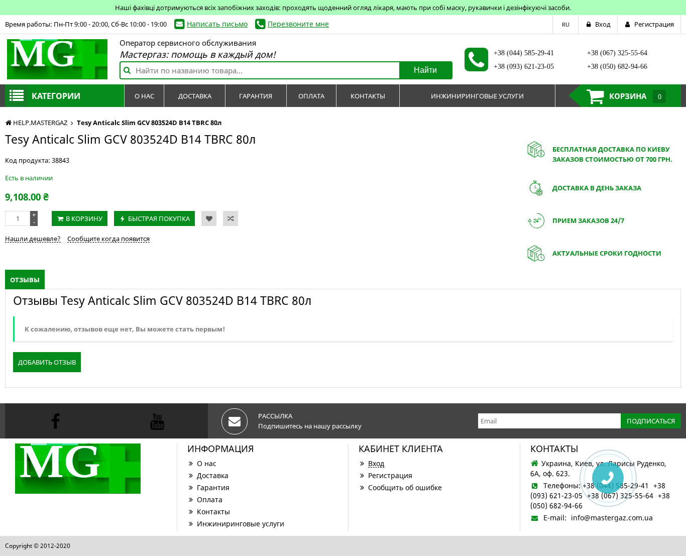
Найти (425, 70)
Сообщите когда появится (108, 238)
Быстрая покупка (159, 218)
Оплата (209, 499)
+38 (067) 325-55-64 (617, 53)
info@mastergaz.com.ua (612, 517)
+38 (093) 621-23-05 (524, 66)
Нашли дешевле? (33, 238)
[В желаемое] (208, 218)
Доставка (212, 475)
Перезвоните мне (298, 24)
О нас (206, 463)
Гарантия (213, 487)
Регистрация (390, 475)
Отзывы (25, 279)
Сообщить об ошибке (405, 487)
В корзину (84, 218)
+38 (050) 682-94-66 (617, 66)
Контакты (213, 511)
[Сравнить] (230, 218)
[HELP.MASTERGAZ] (57, 59)
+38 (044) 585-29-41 (524, 53)
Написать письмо (217, 24)
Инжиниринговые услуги (240, 523)
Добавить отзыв (47, 362)
